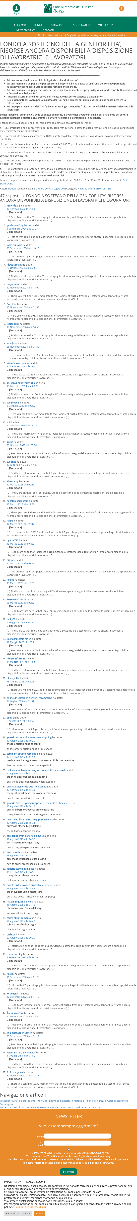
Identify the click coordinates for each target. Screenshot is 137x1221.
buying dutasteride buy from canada (27, 786)
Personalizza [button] (12, 1213)
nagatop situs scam (17, 500)
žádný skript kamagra (19, 918)
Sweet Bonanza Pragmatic (21, 1052)
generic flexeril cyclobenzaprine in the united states (36, 803)
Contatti (48, 30)
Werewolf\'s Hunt (16, 599)
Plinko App (13, 481)
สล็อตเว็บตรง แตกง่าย (18, 363)
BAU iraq (12, 304)
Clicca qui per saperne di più (29, 1206)
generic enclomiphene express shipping (29, 737)
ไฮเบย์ (10, 442)
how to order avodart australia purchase (29, 885)
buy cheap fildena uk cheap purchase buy (30, 819)
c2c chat (11, 461)
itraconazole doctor (17, 852)
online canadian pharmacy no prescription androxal (36, 770)
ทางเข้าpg (12, 343)
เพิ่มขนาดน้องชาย (16, 658)
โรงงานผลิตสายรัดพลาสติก (21, 382)
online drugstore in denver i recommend (29, 697)
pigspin (11, 560)
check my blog (15, 954)
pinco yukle (13, 678)
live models (13, 402)
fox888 (10, 579)
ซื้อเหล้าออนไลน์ (15, 1013)
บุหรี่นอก (11, 934)
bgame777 (12, 540)
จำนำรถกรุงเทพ (15, 1072)
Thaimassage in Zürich (19, 1032)
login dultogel (14, 245)
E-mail (40, 1143)
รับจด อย (11, 717)
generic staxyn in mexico (20, 868)
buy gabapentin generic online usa (26, 835)
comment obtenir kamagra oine (24, 753)
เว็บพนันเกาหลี (14, 264)
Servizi (38, 25)
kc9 (8, 422)
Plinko (10, 520)
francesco (13, 188)
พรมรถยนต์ (12, 993)
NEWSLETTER (103, 188)
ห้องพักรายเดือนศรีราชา (19, 638)
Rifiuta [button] (26, 1213)
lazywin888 (13, 284)
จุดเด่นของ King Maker (19, 225)
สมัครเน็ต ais (13, 205)
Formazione (57, 25)
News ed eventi (25, 30)
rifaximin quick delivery (20, 901)
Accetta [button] (39, 1213)
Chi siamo (20, 25)
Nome (40, 1136)
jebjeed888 (13, 323)
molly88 (11, 619)
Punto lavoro (81, 25)
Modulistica (105, 25)
